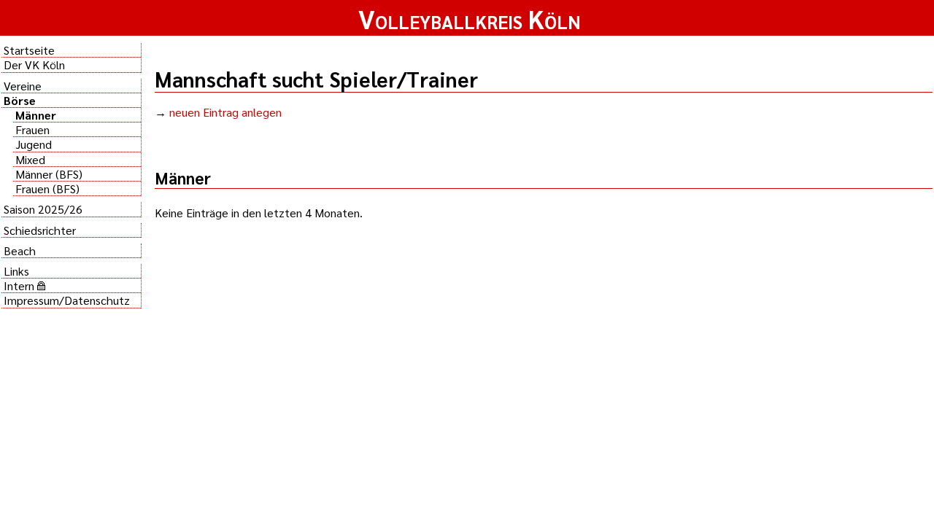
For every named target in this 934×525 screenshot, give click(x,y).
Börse (20, 100)
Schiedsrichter (40, 230)
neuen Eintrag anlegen (225, 112)
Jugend (33, 144)
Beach (20, 250)
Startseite (29, 50)
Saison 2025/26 (43, 209)
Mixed (30, 159)
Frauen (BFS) (47, 188)
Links (16, 271)
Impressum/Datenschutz (67, 300)
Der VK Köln (34, 64)
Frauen (32, 129)
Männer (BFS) (48, 174)
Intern (20, 285)
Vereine (23, 86)
